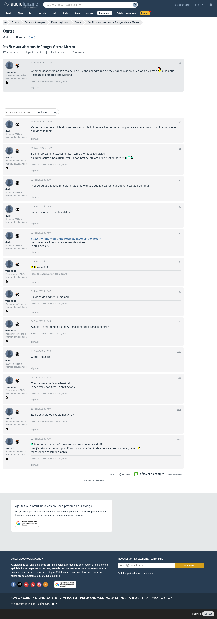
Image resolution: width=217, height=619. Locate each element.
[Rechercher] (55, 112)
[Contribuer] (32, 37)
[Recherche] (135, 5)
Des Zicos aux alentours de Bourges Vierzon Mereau (39, 46)
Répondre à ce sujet (152, 474)
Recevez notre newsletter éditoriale (140, 559)
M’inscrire (189, 565)
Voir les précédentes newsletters (136, 573)
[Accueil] (5, 22)
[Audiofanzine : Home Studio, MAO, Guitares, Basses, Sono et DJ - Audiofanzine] (21, 5)
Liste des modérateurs (93, 480)
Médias (7, 37)
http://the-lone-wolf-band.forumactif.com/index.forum (66, 238)
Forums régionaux (60, 22)
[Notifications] (211, 5)
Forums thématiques (35, 22)
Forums (15, 22)
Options (126, 474)
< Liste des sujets (174, 474)
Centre (78, 22)
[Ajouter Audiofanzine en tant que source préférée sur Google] (27, 523)
